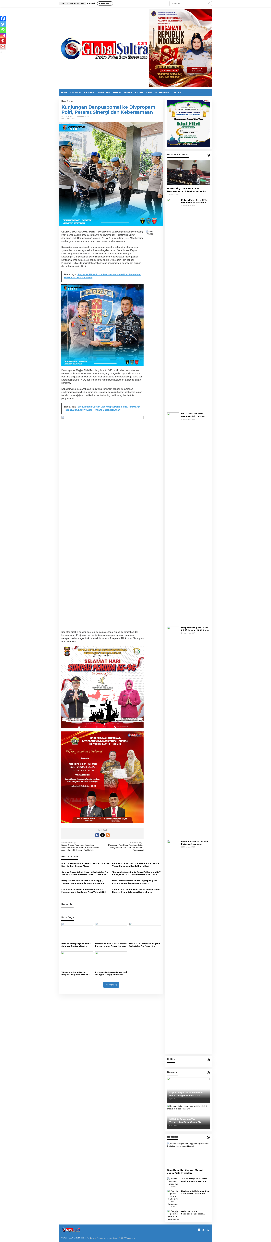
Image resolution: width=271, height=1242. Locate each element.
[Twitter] (3, 24)
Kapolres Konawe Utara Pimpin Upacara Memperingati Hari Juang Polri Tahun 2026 (83, 890)
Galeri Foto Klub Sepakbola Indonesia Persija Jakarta (192, 1212)
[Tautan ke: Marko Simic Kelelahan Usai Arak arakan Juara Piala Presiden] (173, 1199)
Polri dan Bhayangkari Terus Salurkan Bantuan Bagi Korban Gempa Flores (85, 864)
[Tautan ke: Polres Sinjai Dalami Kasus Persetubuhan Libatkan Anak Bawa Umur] (188, 172)
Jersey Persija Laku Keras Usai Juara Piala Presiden (194, 1179)
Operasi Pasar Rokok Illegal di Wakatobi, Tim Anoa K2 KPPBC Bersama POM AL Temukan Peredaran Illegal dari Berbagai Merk (84, 873)
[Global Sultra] (104, 48)
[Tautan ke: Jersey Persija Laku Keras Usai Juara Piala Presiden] (173, 1182)
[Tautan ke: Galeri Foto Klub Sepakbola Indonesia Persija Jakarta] (173, 1215)
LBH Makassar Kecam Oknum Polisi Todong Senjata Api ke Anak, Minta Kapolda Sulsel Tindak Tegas (195, 415)
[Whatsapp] (3, 30)
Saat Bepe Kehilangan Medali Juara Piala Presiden (185, 1171)
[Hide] (1, 52)
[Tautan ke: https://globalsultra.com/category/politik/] (208, 1060)
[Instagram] (3, 35)
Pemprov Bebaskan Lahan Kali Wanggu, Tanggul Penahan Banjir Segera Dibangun (82, 882)
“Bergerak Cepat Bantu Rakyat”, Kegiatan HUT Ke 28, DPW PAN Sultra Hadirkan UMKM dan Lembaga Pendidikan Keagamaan (136, 873)
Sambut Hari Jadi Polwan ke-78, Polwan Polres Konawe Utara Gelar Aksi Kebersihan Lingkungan (136, 890)
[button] (209, 3)
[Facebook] (3, 18)
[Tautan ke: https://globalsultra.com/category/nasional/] (208, 1072)
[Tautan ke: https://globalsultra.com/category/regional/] (208, 1137)
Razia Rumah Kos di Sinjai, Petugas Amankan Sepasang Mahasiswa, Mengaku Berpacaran (194, 842)
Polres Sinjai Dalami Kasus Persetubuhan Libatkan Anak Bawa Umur (188, 190)
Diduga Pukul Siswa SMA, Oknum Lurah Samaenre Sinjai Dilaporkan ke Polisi (194, 201)
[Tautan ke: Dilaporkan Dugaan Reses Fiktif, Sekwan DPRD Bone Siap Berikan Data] (173, 732)
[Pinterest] (3, 41)
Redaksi (90, 1238)
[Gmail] (3, 47)
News (63, 119)
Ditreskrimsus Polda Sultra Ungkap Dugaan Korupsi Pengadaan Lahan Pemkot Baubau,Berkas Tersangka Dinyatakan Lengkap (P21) (134, 882)
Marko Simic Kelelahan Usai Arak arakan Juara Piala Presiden (195, 1192)
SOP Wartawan (128, 1238)
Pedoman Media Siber (107, 1238)
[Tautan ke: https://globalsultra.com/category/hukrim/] (208, 155)
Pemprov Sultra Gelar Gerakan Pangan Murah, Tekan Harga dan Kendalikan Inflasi (135, 864)
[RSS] (108, 835)
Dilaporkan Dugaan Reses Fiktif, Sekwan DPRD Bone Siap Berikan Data (194, 628)
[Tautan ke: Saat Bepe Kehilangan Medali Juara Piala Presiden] (188, 1154)
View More (111, 984)
